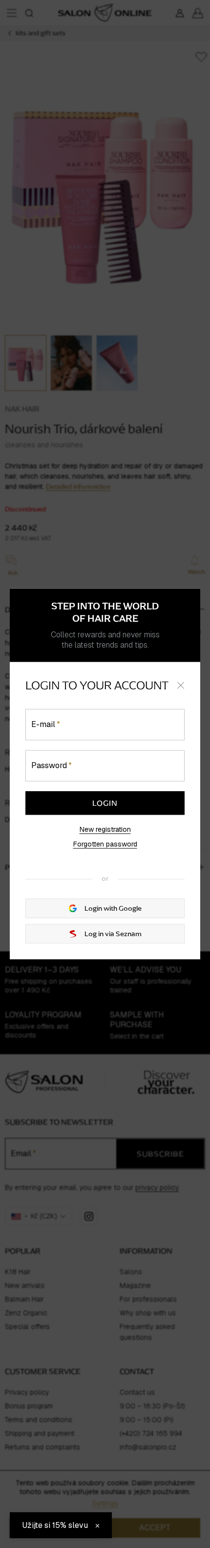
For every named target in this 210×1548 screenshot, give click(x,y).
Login (105, 803)
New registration (105, 829)
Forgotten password (105, 844)
